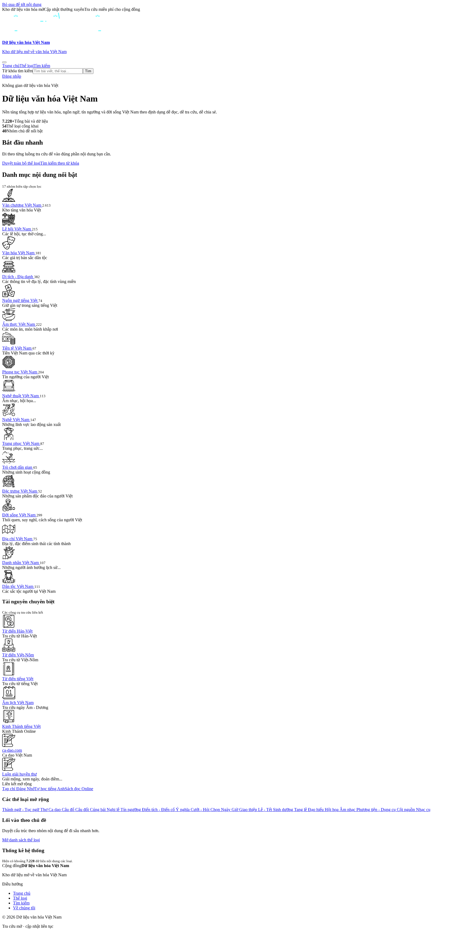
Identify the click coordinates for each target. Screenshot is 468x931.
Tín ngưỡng (131, 809)
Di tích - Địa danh (18, 276)
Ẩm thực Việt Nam (19, 324)
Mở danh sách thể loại (21, 840)
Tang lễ (301, 809)
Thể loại (27, 65)
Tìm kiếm (42, 65)
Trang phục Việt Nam (21, 443)
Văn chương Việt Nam (22, 205)
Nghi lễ (114, 809)
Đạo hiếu (316, 809)
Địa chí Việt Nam (17, 538)
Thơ (44, 809)
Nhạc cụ (423, 809)
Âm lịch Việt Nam (18, 702)
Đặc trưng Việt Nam (20, 491)
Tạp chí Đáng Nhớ (18, 788)
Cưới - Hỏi (200, 809)
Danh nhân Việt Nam (21, 562)
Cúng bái (98, 809)
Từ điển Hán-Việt (17, 631)
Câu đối (82, 809)
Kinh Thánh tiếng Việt (21, 726)
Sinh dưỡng (283, 809)
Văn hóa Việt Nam (18, 252)
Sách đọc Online (79, 788)
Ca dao (55, 809)
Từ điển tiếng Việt (17, 678)
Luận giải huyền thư (19, 774)
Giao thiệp (248, 809)
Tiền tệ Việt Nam (17, 348)
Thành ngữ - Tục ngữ (21, 809)
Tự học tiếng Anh (49, 788)
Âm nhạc (348, 809)
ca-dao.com (12, 750)
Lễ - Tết (265, 809)
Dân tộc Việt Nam (18, 586)
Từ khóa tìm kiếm (17, 71)
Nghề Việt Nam (16, 419)
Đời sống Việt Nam (19, 515)
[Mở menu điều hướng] (4, 62)
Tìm (88, 71)
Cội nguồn (406, 809)
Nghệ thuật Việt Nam (21, 395)
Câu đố (68, 809)
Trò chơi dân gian (17, 467)
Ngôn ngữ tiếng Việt (20, 300)
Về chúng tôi (24, 908)
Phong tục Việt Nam (20, 372)
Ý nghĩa (183, 809)
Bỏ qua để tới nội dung (21, 4)
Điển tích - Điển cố (159, 809)
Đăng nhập (11, 76)
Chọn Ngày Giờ (224, 809)
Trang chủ (11, 65)
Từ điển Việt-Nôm (18, 655)
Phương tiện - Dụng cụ (376, 809)
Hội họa (332, 809)
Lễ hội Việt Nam (17, 229)
